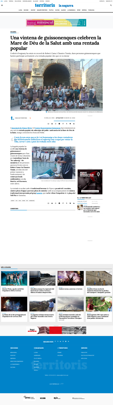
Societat (12, 355)
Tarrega (11, 1)
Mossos (48, 1)
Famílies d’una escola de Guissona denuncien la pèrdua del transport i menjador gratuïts (98, 290)
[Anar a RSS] (68, 341)
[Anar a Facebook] (55, 341)
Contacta (101, 1)
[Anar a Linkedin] (60, 341)
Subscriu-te (109, 1)
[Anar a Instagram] (63, 341)
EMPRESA (13, 358)
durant (12, 200)
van (16, 200)
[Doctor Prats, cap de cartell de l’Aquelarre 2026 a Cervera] (14, 278)
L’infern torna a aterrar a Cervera (70, 289)
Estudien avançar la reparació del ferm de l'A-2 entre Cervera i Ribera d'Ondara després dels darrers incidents (42, 291)
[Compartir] (55, 123)
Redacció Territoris (21, 118)
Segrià (36, 364)
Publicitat (84, 352)
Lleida (5, 1)
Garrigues (37, 355)
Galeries (60, 355)
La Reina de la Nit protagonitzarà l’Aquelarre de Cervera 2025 (14, 315)
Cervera (42, 1)
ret (27, 200)
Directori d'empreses (16, 361)
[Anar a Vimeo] (65, 341)
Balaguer (35, 1)
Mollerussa (18, 1)
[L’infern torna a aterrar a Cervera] (71, 278)
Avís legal (84, 358)
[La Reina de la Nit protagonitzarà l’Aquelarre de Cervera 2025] (14, 304)
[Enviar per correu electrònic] (48, 123)
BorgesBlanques (27, 1)
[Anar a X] (57, 341)
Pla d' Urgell (38, 358)
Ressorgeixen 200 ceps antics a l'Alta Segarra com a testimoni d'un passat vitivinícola (98, 316)
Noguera (36, 367)
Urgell (36, 370)
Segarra (13, 32)
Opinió (59, 352)
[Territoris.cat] (54, 5)
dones (23, 200)
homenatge (31, 200)
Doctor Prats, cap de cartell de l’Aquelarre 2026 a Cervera (13, 290)
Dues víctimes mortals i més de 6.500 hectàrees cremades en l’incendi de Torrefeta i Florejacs (70, 316)
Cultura (12, 367)
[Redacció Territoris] (13, 118)
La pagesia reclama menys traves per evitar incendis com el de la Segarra (42, 316)
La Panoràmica (14, 364)
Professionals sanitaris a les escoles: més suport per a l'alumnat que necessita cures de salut (91, 209)
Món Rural (13, 352)
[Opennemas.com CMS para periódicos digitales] (56, 384)
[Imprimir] (52, 123)
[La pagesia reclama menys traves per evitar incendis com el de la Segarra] (42, 304)
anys (20, 200)
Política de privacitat (87, 355)
